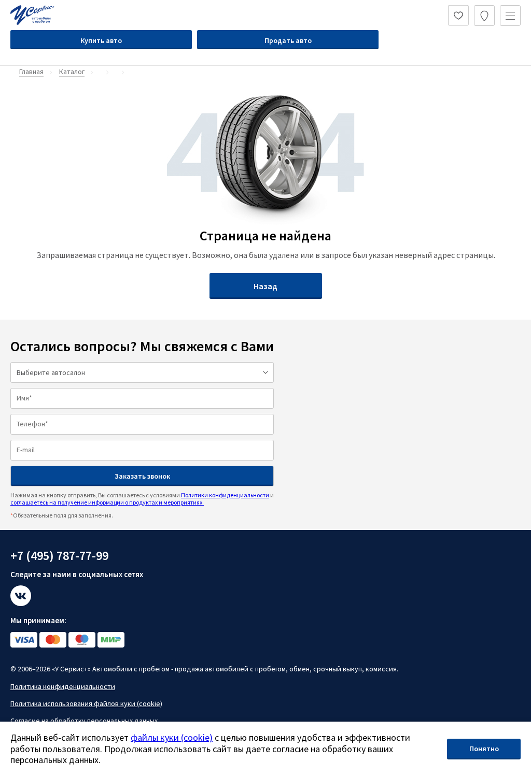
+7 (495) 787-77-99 (59, 556)
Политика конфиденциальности (62, 686)
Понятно (484, 748)
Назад (265, 286)
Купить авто (101, 40)
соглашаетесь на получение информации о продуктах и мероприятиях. (107, 502)
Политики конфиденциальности (225, 495)
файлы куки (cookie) (172, 737)
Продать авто (288, 40)
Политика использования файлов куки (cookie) (86, 703)
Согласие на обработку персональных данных (84, 720)
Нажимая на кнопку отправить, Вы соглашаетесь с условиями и (142, 498)
